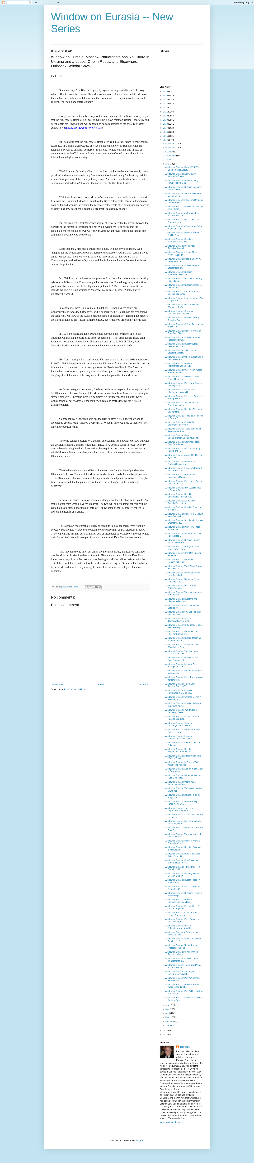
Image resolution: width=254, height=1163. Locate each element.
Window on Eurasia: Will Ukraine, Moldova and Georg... (180, 783)
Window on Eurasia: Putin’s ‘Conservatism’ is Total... (178, 619)
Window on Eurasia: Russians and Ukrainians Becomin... (181, 600)
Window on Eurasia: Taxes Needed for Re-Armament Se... (183, 430)
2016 (165, 132)
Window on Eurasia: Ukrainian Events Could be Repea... (182, 730)
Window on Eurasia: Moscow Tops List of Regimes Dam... (183, 665)
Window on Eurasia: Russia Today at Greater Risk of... (182, 266)
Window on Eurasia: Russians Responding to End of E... (179, 750)
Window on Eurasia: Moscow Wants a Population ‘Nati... (182, 842)
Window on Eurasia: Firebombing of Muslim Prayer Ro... (182, 907)
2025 (165, 95)
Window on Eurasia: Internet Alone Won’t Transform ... (181, 253)
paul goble (185, 1047)
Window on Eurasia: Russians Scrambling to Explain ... (179, 240)
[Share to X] (93, 587)
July (167, 164)
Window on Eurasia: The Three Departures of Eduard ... (179, 809)
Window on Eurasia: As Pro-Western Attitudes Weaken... (182, 214)
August (168, 160)
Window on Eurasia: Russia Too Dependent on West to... (180, 423)
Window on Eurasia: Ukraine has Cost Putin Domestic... (183, 776)
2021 (165, 112)
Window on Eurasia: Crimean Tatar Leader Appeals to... (181, 913)
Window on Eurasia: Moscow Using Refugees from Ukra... (181, 181)
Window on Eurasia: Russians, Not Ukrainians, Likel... (181, 345)
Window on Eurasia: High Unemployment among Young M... (182, 436)
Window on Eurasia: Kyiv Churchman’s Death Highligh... (183, 822)
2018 (165, 124)
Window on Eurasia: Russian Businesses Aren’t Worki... (178, 273)
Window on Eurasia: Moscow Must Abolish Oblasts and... (181, 462)
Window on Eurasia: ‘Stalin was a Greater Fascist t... (180, 351)
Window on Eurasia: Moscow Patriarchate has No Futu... (178, 364)
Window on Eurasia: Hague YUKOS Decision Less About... (182, 168)
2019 (165, 120)
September (170, 156)
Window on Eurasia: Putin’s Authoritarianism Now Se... (178, 927)
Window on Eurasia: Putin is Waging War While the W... (182, 306)
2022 (165, 107)
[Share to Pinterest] (100, 587)
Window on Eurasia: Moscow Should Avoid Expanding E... (182, 985)
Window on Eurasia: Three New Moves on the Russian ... (183, 966)
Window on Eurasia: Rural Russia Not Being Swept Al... (182, 855)
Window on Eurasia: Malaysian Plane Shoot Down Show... (182, 547)
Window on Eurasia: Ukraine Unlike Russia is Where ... (181, 953)
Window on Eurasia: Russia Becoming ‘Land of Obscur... (183, 639)
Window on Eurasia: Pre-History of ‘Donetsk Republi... (181, 247)
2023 (165, 103)
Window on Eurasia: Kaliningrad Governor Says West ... (180, 972)
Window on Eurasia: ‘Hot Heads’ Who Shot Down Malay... (182, 403)
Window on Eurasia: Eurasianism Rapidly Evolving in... (180, 502)
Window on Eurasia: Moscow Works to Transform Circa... (183, 332)
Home (101, 684)
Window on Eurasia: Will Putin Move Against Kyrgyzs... (182, 377)
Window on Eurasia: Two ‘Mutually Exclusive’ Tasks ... (181, 711)
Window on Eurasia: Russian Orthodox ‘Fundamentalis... (183, 959)
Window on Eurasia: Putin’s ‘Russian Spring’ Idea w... (182, 220)
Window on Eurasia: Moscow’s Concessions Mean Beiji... (179, 900)
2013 (165, 1030)
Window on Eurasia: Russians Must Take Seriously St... (181, 659)
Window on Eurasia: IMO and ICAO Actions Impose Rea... (181, 763)
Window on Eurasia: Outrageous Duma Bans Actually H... (183, 626)
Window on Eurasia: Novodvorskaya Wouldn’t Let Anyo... (182, 645)
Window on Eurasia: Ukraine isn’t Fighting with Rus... (180, 560)
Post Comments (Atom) (74, 689)
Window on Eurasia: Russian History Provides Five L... (182, 318)
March (168, 1017)
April (167, 1013)
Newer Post (57, 684)
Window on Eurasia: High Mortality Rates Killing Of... (181, 802)
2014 (165, 140)
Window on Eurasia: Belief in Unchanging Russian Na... (178, 495)
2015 (165, 136)
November (170, 147)
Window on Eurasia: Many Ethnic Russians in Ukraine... (180, 475)
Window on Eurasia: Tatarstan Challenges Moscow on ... (179, 724)
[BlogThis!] (90, 587)
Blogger (139, 1140)
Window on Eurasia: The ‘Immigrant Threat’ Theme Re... (181, 652)
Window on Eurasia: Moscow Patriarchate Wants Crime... (179, 737)
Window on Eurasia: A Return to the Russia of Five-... (181, 933)
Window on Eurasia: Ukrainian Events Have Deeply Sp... (182, 574)
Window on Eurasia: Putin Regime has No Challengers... (183, 920)
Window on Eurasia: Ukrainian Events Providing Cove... (182, 580)
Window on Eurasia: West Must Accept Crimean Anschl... (183, 835)
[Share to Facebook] (96, 587)
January (169, 1025)
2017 (165, 128)
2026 (165, 91)
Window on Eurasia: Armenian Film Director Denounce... (181, 292)
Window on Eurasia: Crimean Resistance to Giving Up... (178, 691)
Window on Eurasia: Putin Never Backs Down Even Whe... (183, 482)
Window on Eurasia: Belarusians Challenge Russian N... (180, 390)
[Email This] (86, 587)
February (169, 1021)
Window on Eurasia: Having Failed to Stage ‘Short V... (182, 796)
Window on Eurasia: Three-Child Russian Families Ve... (180, 685)
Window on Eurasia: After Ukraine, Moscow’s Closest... (181, 175)
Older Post (144, 684)
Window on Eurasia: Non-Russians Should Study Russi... (181, 861)
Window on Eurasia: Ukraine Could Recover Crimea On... (181, 632)
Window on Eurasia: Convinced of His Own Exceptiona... (182, 443)
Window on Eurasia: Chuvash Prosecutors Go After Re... (179, 312)
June (168, 1005)
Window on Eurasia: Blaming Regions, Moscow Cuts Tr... (183, 874)
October (169, 152)
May (167, 1009)
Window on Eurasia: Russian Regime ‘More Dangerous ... (182, 541)
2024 (165, 99)
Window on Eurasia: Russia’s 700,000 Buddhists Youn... (183, 704)
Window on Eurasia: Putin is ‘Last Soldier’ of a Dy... (180, 587)
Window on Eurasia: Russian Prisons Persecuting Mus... (182, 338)
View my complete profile (171, 1122)
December (170, 143)
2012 (165, 1034)
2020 (165, 116)
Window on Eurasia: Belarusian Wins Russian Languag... (182, 717)
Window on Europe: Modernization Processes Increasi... (181, 946)
